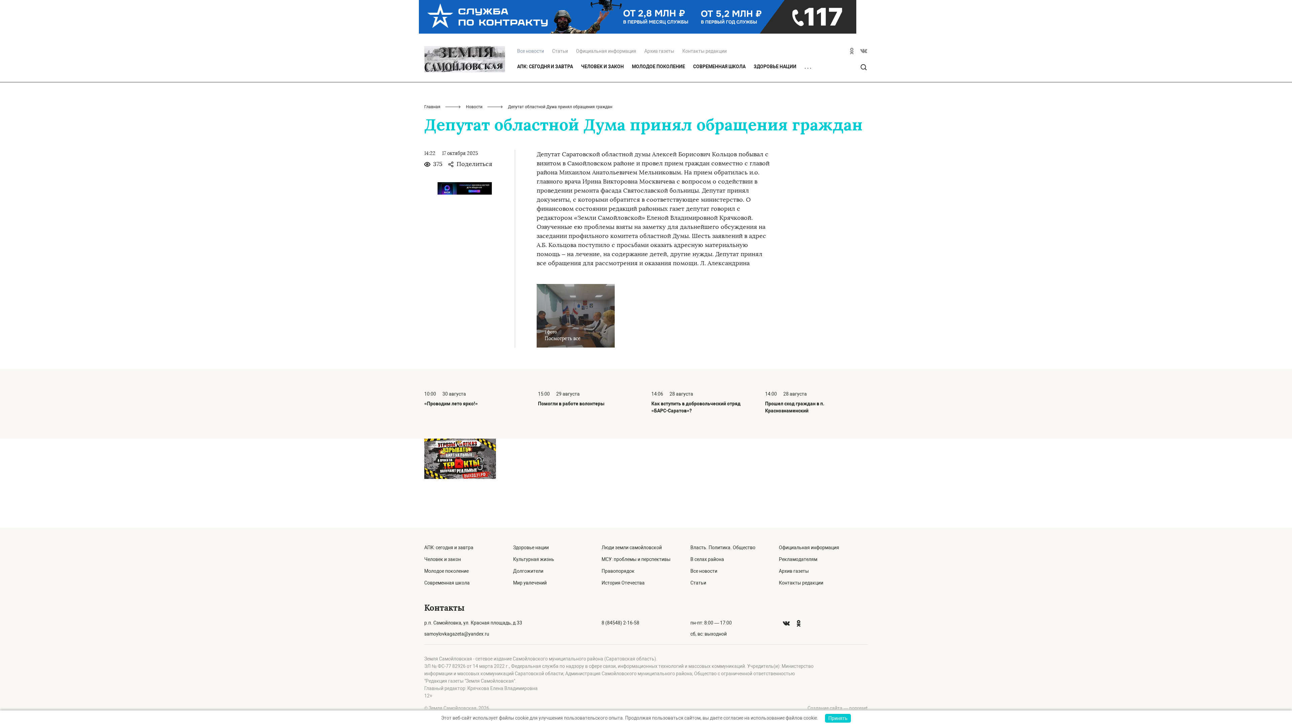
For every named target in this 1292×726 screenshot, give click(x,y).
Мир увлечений (530, 583)
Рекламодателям (798, 559)
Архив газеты (659, 51)
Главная (432, 107)
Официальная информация (606, 51)
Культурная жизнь (533, 559)
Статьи (560, 51)
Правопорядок (618, 571)
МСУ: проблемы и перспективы (636, 559)
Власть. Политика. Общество (722, 547)
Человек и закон (602, 66)
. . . (807, 67)
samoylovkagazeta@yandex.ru (456, 634)
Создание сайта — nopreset (838, 708)
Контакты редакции (704, 51)
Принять (838, 718)
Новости (474, 107)
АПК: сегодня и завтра (545, 66)
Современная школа (719, 66)
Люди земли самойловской (632, 547)
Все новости (703, 571)
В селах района (707, 559)
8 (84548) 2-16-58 (620, 623)
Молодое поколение (658, 66)
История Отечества (623, 583)
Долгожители (528, 571)
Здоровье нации (775, 66)
